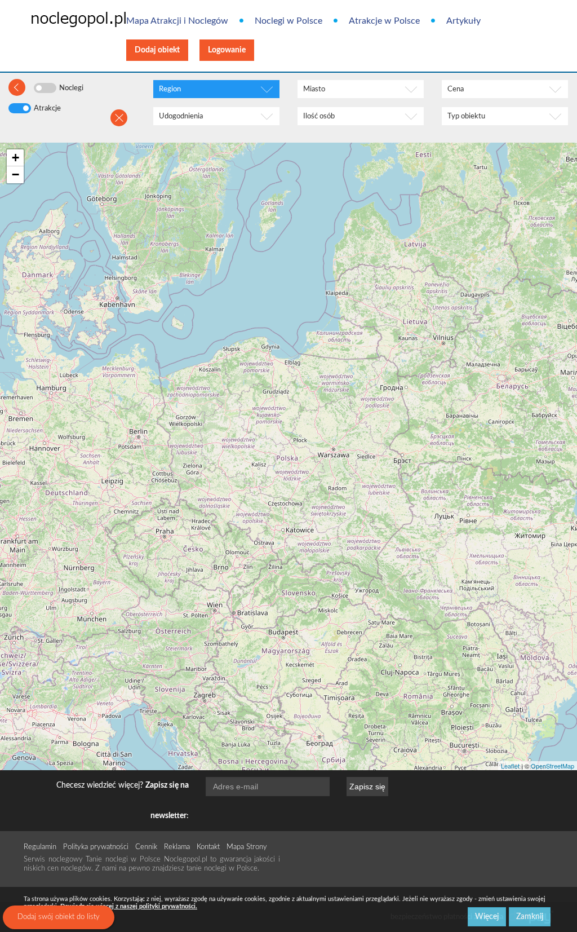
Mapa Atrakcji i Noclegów (177, 20)
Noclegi (71, 88)
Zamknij (529, 917)
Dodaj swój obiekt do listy (58, 917)
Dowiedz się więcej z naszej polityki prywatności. (128, 906)
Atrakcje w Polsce (384, 20)
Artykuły (463, 20)
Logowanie (227, 50)
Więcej (487, 917)
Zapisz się (367, 786)
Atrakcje (47, 108)
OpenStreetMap (552, 765)
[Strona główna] (61, 19)
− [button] (15, 174)
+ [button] (15, 158)
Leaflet (510, 765)
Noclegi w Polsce (288, 20)
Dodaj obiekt (157, 50)
